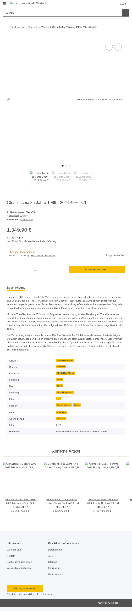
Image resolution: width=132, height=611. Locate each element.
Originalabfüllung (65, 360)
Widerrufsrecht (56, 574)
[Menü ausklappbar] (4, 2)
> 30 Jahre (61, 412)
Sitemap (52, 561)
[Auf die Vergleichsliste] (109, 47)
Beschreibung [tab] (16, 287)
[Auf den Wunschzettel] (118, 47)
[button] (101, 3)
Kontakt (11, 555)
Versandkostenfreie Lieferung (40, 241)
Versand (48, 594)
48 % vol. (61, 419)
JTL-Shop (113, 603)
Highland (61, 367)
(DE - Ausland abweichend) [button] (43, 255)
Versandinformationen (19, 568)
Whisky (24, 215)
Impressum (54, 568)
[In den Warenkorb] (9, 38)
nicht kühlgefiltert (65, 392)
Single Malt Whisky (65, 373)
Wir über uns (14, 549)
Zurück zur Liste (18, 27)
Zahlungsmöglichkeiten (19, 561)
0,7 (58, 399)
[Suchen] (125, 13)
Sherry (77, 405)
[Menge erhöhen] (59, 269)
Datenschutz (55, 549)
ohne (59, 379)
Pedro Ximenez (64, 405)
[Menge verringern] (10, 269)
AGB (50, 555)
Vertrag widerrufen (25, 588)
